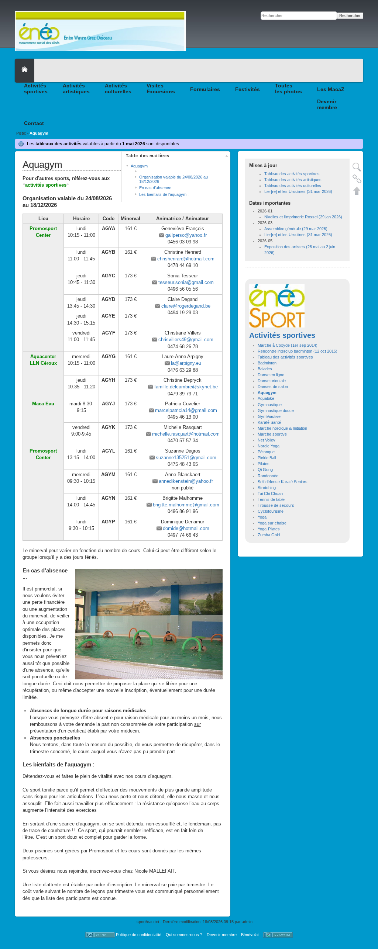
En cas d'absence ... (157, 188)
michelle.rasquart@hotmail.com (186, 434)
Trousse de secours (276, 505)
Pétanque (266, 452)
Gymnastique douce (276, 410)
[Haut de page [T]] (357, 191)
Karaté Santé (269, 422)
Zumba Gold (269, 535)
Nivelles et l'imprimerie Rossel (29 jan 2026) (303, 217)
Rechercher (350, 15)
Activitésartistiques (76, 88)
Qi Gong (265, 469)
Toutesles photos (288, 88)
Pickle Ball (267, 458)
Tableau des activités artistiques (293, 179)
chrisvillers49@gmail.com (185, 339)
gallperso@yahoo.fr (186, 235)
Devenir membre (222, 934)
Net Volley (266, 440)
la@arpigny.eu (186, 363)
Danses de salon (273, 386)
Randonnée (268, 476)
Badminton (267, 363)
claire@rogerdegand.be (185, 306)
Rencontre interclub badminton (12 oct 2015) (297, 351)
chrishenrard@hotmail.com (185, 259)
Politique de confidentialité (138, 934)
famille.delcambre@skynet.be (186, 386)
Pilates (263, 463)
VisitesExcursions (161, 88)
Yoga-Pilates (269, 529)
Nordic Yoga (268, 446)
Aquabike (266, 398)
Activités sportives (282, 335)
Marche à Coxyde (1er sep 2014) (287, 345)
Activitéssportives (36, 88)
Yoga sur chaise (272, 523)
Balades (265, 369)
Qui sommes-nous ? (184, 934)
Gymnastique (270, 404)
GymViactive (269, 416)
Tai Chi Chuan (270, 493)
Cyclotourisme (271, 511)
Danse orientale (272, 380)
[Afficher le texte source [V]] (357, 167)
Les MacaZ (330, 89)
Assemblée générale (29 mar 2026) (295, 228)
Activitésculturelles (118, 88)
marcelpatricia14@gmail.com (186, 410)
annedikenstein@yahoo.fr (186, 481)
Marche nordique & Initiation (282, 428)
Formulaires (205, 89)
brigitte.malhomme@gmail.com (186, 505)
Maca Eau (43, 403)
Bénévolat (250, 934)
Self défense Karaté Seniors (282, 481)
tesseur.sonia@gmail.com (186, 282)
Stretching (267, 487)
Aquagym (39, 133)
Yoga (262, 517)
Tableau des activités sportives (292, 174)
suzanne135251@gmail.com (186, 457)
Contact (34, 123)
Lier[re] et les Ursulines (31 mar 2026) (298, 191)
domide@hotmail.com (186, 528)
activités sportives (45, 185)
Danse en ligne (271, 375)
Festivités (247, 89)
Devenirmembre (327, 104)
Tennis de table (271, 499)
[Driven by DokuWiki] (278, 934)
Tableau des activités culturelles (292, 185)
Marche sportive (272, 434)
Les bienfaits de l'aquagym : (164, 194)
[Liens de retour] (357, 179)
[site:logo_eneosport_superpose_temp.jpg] (277, 305)
